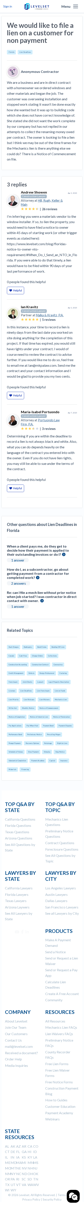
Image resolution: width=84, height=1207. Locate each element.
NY (13, 1174)
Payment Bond (48, 726)
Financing (25, 769)
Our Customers (16, 1034)
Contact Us (13, 1040)
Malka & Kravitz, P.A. (50, 315)
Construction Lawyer (34, 196)
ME (7, 1162)
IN (12, 1157)
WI (7, 1190)
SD (30, 1179)
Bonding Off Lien (57, 647)
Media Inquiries (16, 1065)
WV (36, 1185)
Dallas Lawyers (56, 901)
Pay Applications (15, 726)
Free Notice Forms (59, 1082)
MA (19, 1162)
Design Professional (46, 673)
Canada (11, 656)
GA (24, 1152)
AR (24, 1146)
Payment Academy (37, 761)
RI (17, 1179)
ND (24, 1174)
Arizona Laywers (17, 907)
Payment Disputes (65, 726)
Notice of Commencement (48, 708)
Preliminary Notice (34, 734)
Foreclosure (13, 682)
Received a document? (21, 1053)
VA (24, 1185)
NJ (35, 1168)
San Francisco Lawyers (61, 907)
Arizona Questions (18, 838)
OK (35, 1174)
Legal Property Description (58, 682)
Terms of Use (66, 1195)
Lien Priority (14, 699)
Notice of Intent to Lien (39, 717)
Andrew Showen (34, 192)
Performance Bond (15, 734)
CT (7, 1152)
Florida (11, 52)
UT (13, 1185)
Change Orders (37, 656)
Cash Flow (23, 656)
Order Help (13, 1059)
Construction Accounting (18, 665)
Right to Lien (62, 743)
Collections (52, 656)
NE (18, 1168)
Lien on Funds (60, 691)
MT (13, 1168)
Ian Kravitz (29, 307)
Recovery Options (32, 743)
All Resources (55, 1021)
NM (8, 1174)
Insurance (63, 761)
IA (18, 1157)
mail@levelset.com (19, 1046)
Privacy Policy (31, 1199)
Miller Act (13, 708)
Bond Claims (41, 647)
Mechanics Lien (61, 699)
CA (30, 1146)
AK (13, 1146)
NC (18, 1174)
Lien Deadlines (25, 52)
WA (30, 1185)
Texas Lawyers (15, 901)
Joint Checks (27, 682)
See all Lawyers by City (62, 913)
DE (13, 1152)
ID (35, 1152)
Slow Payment (33, 752)
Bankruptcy (28, 647)
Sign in (7, 6)
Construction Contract (40, 665)
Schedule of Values (16, 752)
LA (35, 1157)
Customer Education (60, 1106)
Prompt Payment (14, 743)
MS (35, 1162)
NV (24, 1168)
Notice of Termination (61, 717)
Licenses (12, 691)
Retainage (48, 743)
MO (8, 1168)
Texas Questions (17, 832)
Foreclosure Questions (61, 849)
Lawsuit (40, 682)
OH (30, 1174)
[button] (75, 6)
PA (13, 1179)
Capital (52, 761)
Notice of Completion (17, 717)
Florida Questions (18, 825)
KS (24, 1157)
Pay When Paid (32, 726)
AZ (18, 1146)
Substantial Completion (17, 761)
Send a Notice (55, 952)
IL (6, 1157)
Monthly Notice (28, 708)
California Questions (20, 819)
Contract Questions (59, 843)
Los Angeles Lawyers (60, 888)
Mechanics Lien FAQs (61, 1027)
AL (7, 1146)
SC (24, 1179)
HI (29, 1152)
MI (24, 1162)
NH (30, 1168)
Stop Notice (60, 752)
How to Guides (56, 1100)
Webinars (52, 1119)
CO (35, 1146)
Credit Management (16, 673)
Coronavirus (58, 665)
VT (18, 1185)
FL (18, 1152)
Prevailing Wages (53, 734)
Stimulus (47, 752)
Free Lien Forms (56, 1064)
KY (30, 1157)
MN (31, 1162)
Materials (12, 769)
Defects (31, 673)
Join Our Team (15, 1027)
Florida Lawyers (16, 894)
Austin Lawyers (56, 894)
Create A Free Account (62, 994)
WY (13, 1190)
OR (7, 1179)
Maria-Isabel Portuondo (40, 412)
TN (35, 1179)
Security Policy (52, 1199)
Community (53, 1000)
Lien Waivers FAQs (59, 1034)
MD (14, 1162)
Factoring (63, 673)
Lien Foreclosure (43, 691)
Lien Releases (29, 699)
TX (7, 1185)
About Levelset (16, 1021)
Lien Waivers (44, 699)
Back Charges (14, 647)
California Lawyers (19, 888)
